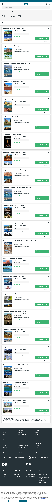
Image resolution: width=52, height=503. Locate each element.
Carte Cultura (16, 474)
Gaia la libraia (4, 478)
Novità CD (37, 432)
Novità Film (4, 445)
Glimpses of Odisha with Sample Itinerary (14, 46)
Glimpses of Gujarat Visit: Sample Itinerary (14, 205)
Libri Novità (4, 432)
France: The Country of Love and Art (12, 134)
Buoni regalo (4, 474)
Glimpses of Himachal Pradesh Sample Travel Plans (16, 364)
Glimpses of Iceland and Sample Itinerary (13, 294)
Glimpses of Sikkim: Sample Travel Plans (13, 276)
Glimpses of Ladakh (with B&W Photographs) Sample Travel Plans (20, 240)
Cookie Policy (43, 498)
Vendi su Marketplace (30, 476)
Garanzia (16, 478)
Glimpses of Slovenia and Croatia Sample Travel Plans (17, 187)
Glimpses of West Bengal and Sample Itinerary (15, 152)
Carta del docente (17, 472)
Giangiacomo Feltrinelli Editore (43, 475)
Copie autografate (22, 436)
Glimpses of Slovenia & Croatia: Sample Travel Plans (16, 63)
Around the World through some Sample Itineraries (16, 223)
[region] (26, 495)
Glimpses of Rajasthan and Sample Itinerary (14, 170)
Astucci (36, 452)
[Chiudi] (50, 489)
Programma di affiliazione (31, 474)
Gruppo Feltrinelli (42, 472)
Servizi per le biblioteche (30, 472)
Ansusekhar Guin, (17, 32)
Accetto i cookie (23, 501)
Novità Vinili (37, 438)
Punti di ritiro (4, 472)
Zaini (36, 451)
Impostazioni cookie (13, 501)
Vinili (36, 436)
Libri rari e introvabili (22, 434)
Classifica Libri (4, 434)
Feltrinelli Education (42, 480)
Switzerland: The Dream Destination (12, 258)
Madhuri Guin (24, 30)
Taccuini (37, 445)
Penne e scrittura (38, 449)
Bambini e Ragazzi (5, 452)
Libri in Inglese (4, 438)
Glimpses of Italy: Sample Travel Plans (13, 329)
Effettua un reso (17, 476)
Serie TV (3, 451)
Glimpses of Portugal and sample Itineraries (14, 99)
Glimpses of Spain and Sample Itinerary (13, 81)
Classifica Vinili (38, 439)
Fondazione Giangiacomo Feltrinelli (44, 478)
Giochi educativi (21, 447)
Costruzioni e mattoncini (23, 445)
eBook (3, 439)
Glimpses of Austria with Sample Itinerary (14, 28)
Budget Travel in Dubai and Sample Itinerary (14, 400)
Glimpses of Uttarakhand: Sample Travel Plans (15, 347)
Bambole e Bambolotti (22, 451)
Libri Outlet (3, 436)
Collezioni (20, 438)
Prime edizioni (21, 432)
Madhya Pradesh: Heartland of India (12, 116)
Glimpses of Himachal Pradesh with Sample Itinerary (16, 382)
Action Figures (21, 452)
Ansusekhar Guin (18, 30)
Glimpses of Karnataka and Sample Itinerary (14, 311)
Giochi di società (21, 449)
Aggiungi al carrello (43, 38)
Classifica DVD (4, 447)
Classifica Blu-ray (5, 449)
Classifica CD (38, 434)
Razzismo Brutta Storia (43, 482)
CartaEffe (3, 476)
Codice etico (28, 480)
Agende (36, 447)
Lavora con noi (29, 478)
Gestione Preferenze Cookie (19, 480)
